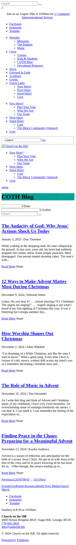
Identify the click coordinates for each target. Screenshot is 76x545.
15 (38, 479)
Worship (14, 37)
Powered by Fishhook (15, 540)
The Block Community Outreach (37, 128)
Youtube (14, 31)
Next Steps (24, 90)
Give (20, 97)
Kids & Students (27, 58)
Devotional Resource (30, 65)
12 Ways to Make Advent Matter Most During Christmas (34, 284)
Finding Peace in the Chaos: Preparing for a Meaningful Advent (37, 438)
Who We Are (25, 110)
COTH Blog (25, 62)
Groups (21, 55)
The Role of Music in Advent (30, 385)
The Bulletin (25, 44)
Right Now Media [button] (48, 486)
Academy (15, 76)
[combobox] (27, 206)
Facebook (15, 24)
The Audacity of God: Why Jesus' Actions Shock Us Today (35, 228)
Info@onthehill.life (13, 526)
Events (13, 79)
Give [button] (13, 486)
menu (5, 187)
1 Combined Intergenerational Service (46, 15)
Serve (12, 69)
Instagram (15, 27)
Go (43, 140)
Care (20, 124)
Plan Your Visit (26, 107)
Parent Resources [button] (26, 486)
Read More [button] (8, 266)
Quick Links (17, 83)
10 (27, 479)
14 (34, 479)
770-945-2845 (10, 523)
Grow (13, 51)
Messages (23, 41)
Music (21, 48)
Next (43, 479)
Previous (7, 479)
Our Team (23, 114)
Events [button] (6, 486)
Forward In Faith (19, 72)
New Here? (24, 86)
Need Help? (24, 93)
